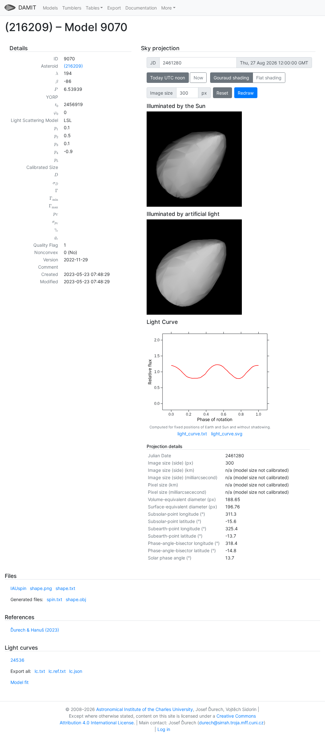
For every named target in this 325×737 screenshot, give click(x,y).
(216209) (73, 66)
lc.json (75, 671)
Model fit (19, 682)
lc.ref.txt (57, 671)
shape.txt (65, 588)
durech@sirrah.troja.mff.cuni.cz (231, 722)
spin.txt (54, 599)
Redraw (246, 93)
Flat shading (269, 77)
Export (114, 7)
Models (50, 7)
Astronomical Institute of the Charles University (144, 709)
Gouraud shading (231, 77)
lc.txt (40, 671)
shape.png (41, 588)
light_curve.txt (192, 433)
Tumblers (71, 7)
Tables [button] (92, 7)
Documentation (141, 7)
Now (198, 77)
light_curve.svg (226, 433)
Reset (222, 93)
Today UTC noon (167, 77)
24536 (17, 660)
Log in (163, 729)
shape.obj (76, 599)
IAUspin (18, 588)
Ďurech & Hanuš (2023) (34, 630)
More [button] (166, 7)
